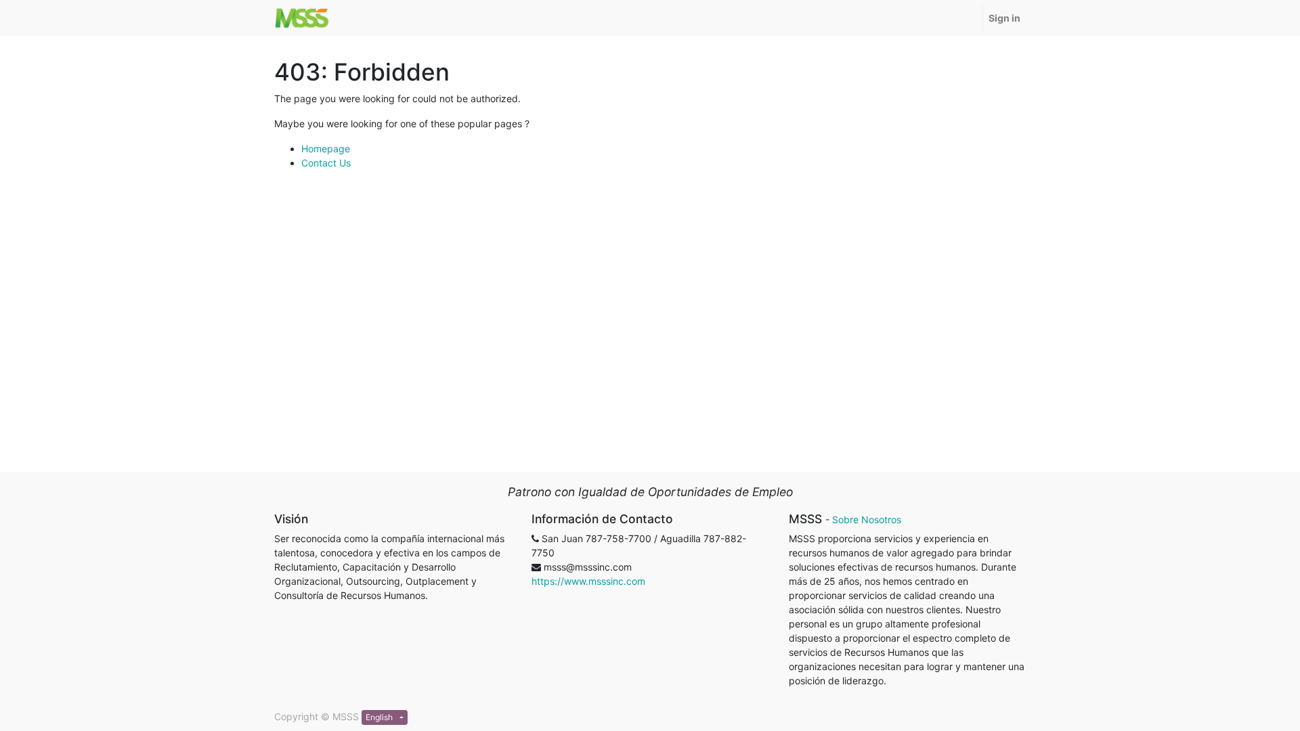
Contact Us (326, 163)
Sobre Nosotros (866, 519)
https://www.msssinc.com (588, 581)
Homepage (325, 148)
